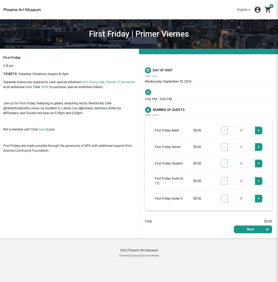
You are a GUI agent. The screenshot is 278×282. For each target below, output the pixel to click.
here (42, 129)
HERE (45, 87)
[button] (257, 9)
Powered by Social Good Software (139, 255)
